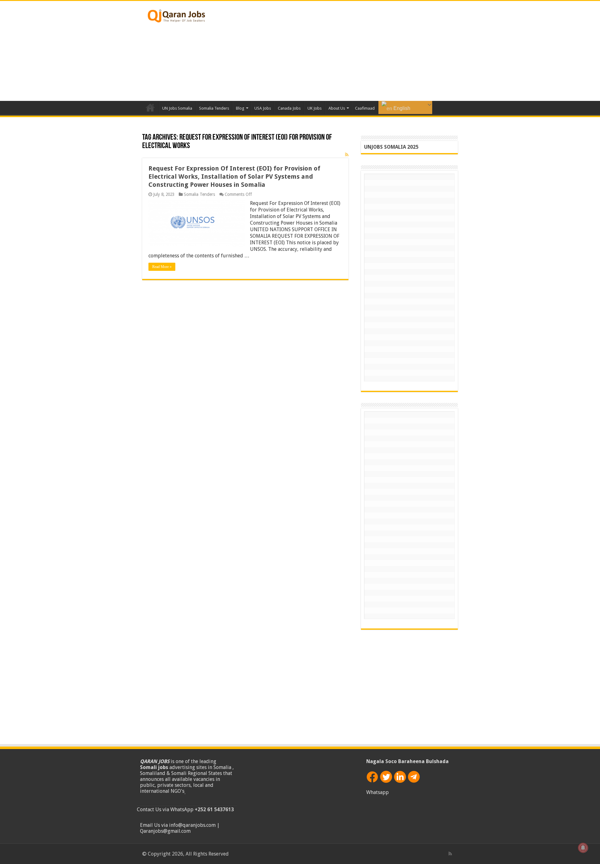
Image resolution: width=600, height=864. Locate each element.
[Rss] (450, 853)
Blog (240, 108)
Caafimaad (365, 108)
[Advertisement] (339, 51)
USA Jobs (262, 108)
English (401, 108)
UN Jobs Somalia (177, 108)
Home (150, 107)
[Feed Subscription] (346, 154)
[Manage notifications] (583, 848)
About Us (336, 108)
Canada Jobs (289, 108)
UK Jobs (315, 108)
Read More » (162, 267)
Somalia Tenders (214, 108)
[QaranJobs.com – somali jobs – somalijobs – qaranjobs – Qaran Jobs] (176, 14)
